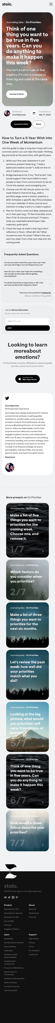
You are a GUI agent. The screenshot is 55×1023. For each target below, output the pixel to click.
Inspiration (8, 951)
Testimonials (34, 913)
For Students (34, 951)
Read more (10, 457)
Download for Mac (11, 917)
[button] (50, 4)
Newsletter (8, 939)
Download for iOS (11, 909)
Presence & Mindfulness (14, 968)
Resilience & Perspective (14, 979)
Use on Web (9, 921)
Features (8, 925)
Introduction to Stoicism (14, 943)
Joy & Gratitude (10, 991)
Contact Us (46, 293)
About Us (32, 909)
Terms (31, 947)
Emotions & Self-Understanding (11, 956)
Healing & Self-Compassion (10, 963)
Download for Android (13, 913)
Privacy (32, 943)
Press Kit (32, 917)
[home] (7, 4)
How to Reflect (10, 947)
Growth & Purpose (11, 987)
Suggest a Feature (11, 929)
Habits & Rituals (10, 983)
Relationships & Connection (10, 973)
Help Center (34, 939)
